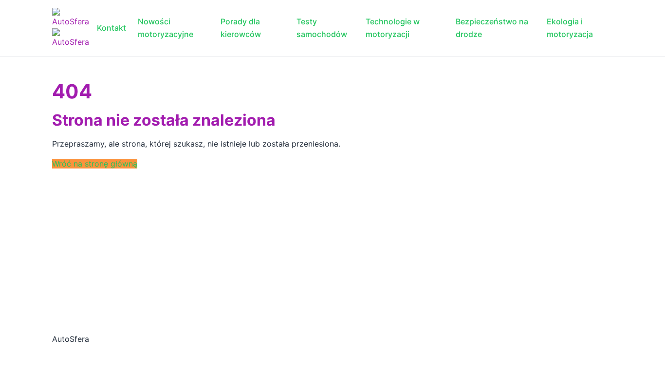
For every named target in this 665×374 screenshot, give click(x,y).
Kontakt (111, 28)
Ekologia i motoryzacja (570, 28)
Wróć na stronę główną (94, 163)
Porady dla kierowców (241, 28)
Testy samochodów (321, 28)
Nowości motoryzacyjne (165, 28)
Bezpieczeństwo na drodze (492, 28)
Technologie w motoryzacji (393, 28)
